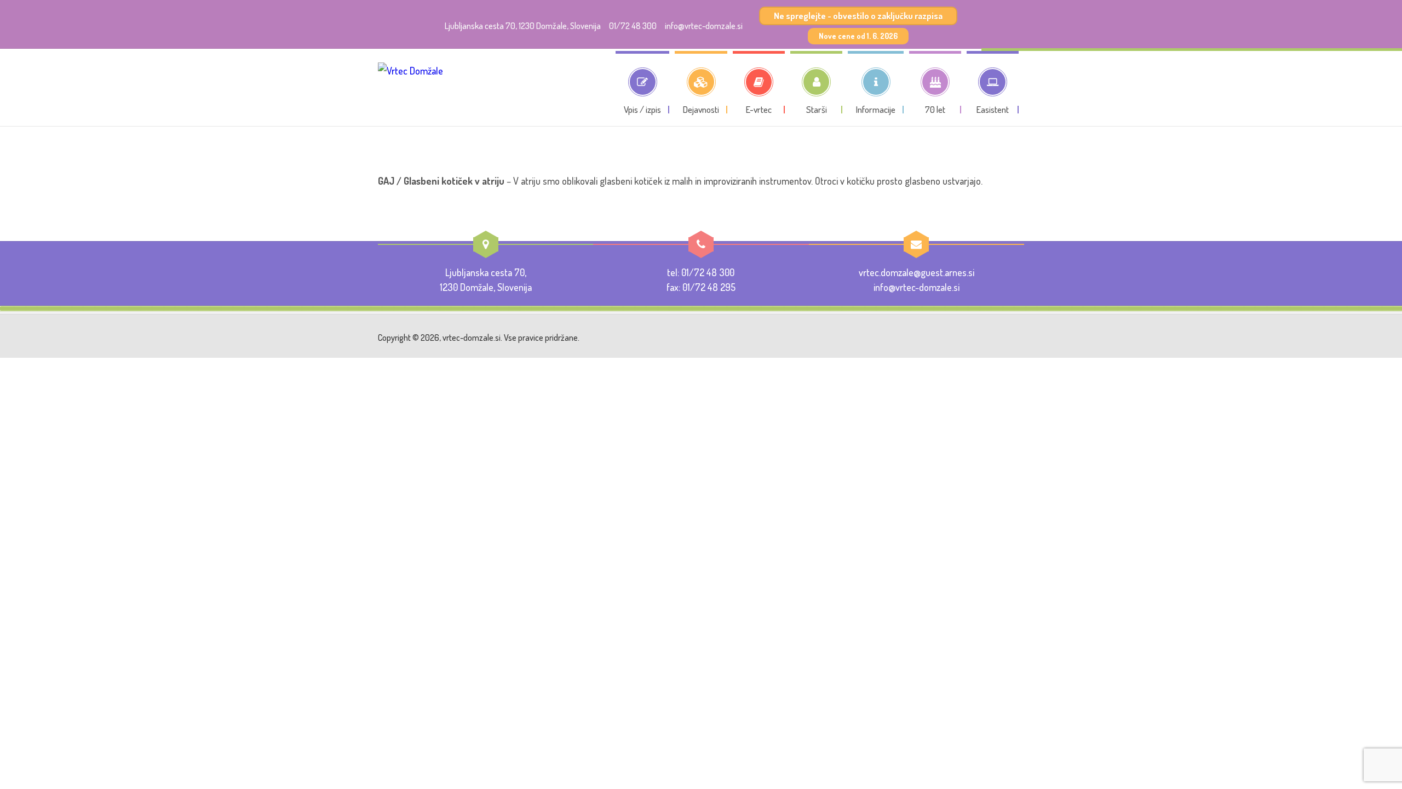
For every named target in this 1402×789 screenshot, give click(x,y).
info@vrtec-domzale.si (704, 25)
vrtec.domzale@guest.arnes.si (916, 272)
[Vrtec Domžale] (410, 90)
